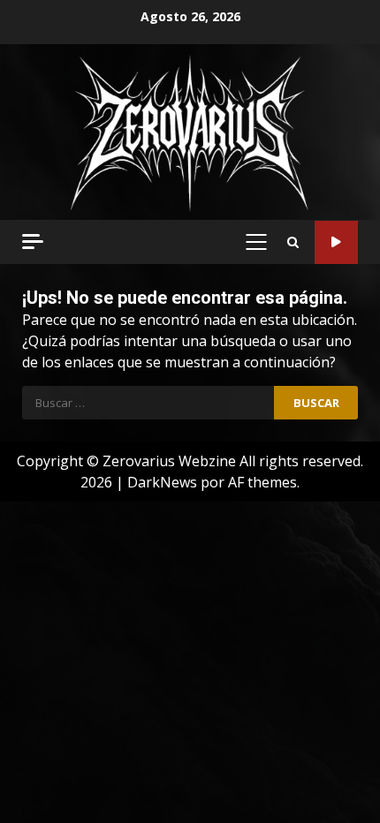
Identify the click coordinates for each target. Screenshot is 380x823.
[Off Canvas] (32, 241)
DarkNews (162, 482)
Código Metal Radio (336, 242)
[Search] (293, 242)
